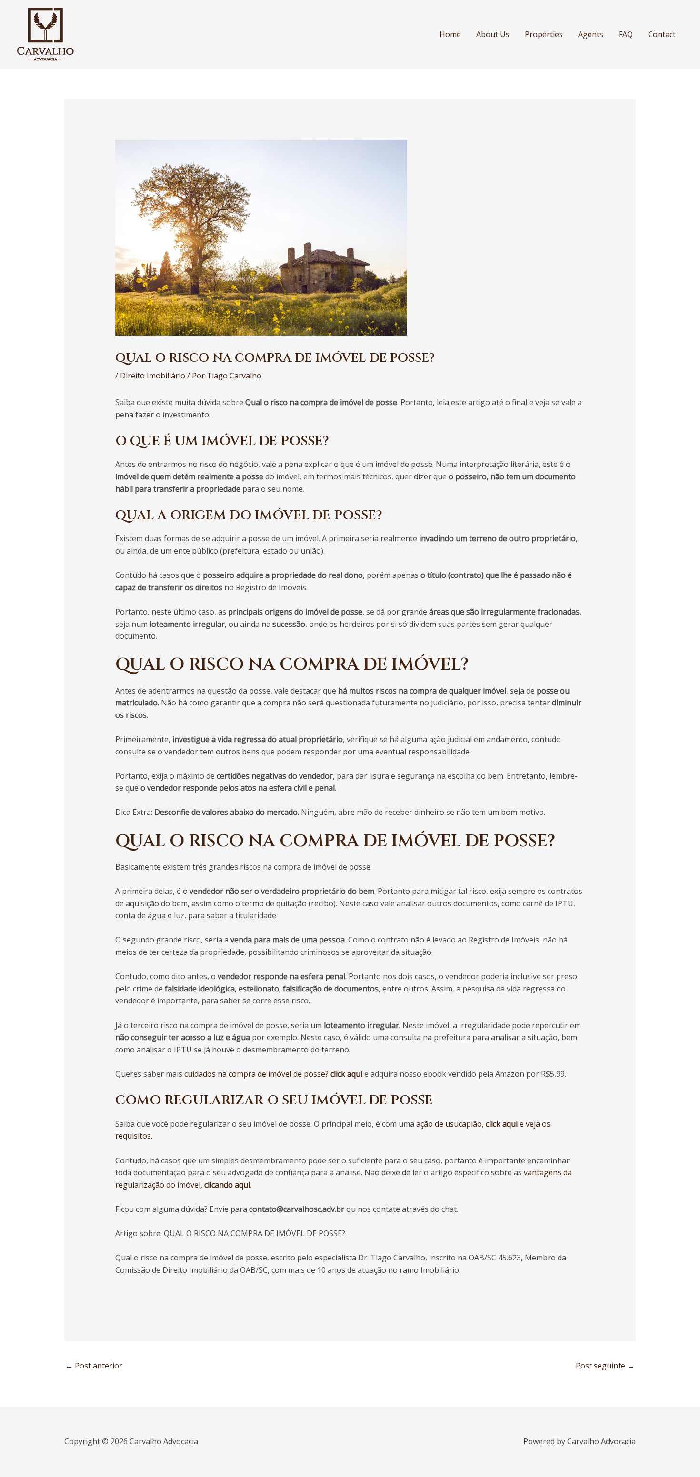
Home (450, 34)
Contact (662, 34)
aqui (241, 1185)
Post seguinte (605, 1365)
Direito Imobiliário (152, 375)
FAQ (626, 34)
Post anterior (93, 1365)
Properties (544, 34)
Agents (590, 34)
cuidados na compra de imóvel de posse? (273, 1074)
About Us (493, 34)
